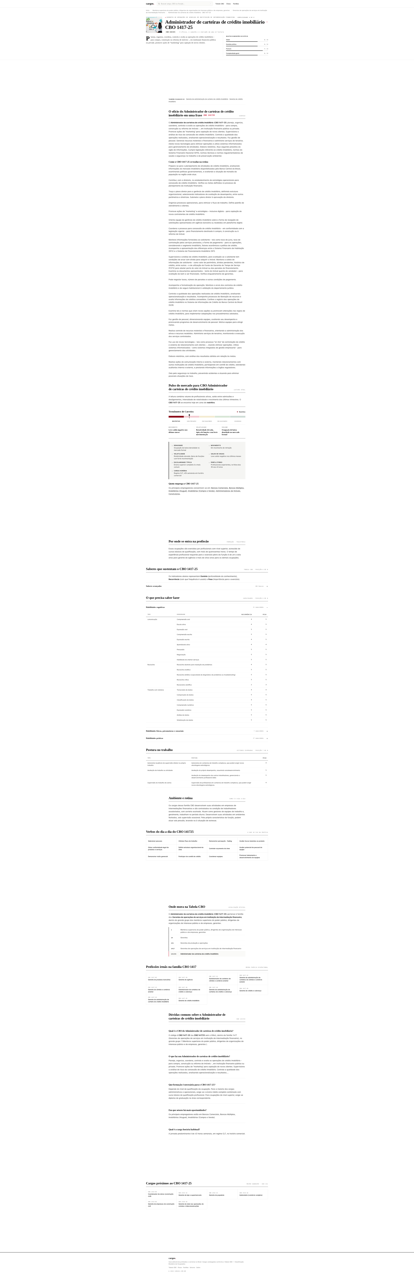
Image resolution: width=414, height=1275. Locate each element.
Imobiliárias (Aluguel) (178, 491)
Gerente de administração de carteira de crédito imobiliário (207, 99)
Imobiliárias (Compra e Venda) (201, 491)
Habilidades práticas (205, 738)
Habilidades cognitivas (205, 607)
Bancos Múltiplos (236, 488)
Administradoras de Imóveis (228, 491)
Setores (192, 1267)
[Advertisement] (207, 78)
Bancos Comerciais (219, 488)
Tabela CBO (219, 4)
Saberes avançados (205, 586)
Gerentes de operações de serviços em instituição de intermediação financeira (201, 17)
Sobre (198, 1267)
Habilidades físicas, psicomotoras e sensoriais (205, 731)
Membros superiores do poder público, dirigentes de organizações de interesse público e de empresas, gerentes (191, 10)
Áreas (228, 4)
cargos (150, 3)
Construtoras (174, 494)
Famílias (236, 4)
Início (147, 10)
